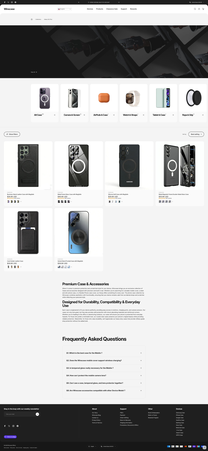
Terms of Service (97, 422)
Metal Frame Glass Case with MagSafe (69, 194)
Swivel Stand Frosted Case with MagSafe (70, 261)
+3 (122, 201)
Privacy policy (12, 447)
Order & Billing (124, 417)
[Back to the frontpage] (31, 19)
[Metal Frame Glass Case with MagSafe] (78, 165)
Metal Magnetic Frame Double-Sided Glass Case (174, 194)
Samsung (9, 192)
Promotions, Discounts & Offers (129, 425)
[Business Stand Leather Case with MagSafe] (28, 165)
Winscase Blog (96, 415)
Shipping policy (26, 447)
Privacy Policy (96, 420)
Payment (122, 415)
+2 (71, 266)
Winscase (9, 8)
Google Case (179, 417)
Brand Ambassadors (154, 412)
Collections (38, 19)
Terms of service (19, 447)
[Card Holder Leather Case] (28, 232)
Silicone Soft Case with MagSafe (118, 194)
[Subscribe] (37, 414)
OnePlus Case (180, 420)
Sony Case (179, 425)
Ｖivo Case (179, 430)
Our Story (95, 412)
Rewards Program (153, 417)
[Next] (119, 2)
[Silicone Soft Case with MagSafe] (129, 165)
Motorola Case (180, 427)
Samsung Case (180, 412)
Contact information (33, 447)
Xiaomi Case (179, 432)
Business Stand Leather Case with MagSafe (20, 194)
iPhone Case (179, 415)
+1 (71, 201)
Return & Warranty (125, 420)
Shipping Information (126, 422)
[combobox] (196, 2)
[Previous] (79, 2)
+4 (20, 201)
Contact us (95, 417)
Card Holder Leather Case (15, 261)
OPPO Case (179, 435)
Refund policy (6, 447)
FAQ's (121, 412)
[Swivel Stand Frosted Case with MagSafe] (78, 232)
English (62, 9)
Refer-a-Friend (152, 415)
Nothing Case (180, 422)
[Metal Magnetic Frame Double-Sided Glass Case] (180, 165)
